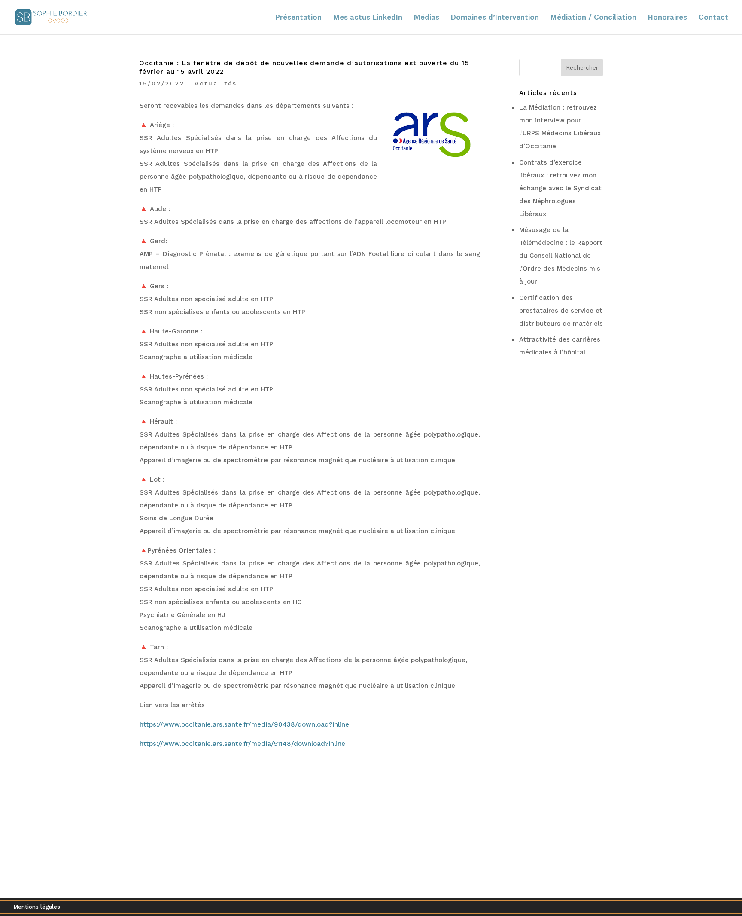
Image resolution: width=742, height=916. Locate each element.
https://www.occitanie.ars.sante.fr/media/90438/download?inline (244, 724)
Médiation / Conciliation (593, 17)
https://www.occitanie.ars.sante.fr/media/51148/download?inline (242, 744)
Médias (426, 17)
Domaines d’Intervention (495, 17)
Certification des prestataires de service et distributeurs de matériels (561, 310)
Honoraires (667, 17)
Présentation (298, 17)
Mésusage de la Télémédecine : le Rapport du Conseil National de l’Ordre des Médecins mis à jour (560, 255)
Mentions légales (36, 907)
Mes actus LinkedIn (367, 17)
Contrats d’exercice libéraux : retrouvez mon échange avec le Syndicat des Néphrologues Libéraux (560, 188)
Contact (713, 17)
